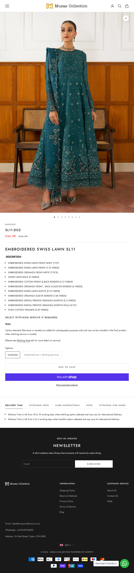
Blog (62, 512)
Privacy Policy (66, 501)
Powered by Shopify (82, 552)
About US (111, 490)
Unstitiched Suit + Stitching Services (41, 354)
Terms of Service (68, 506)
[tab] (14, 406)
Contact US (112, 495)
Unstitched (13, 354)
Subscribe (94, 464)
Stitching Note (23, 340)
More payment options (67, 385)
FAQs (109, 501)
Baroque (10, 224)
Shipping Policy (67, 490)
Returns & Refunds (68, 495)
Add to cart (67, 367)
